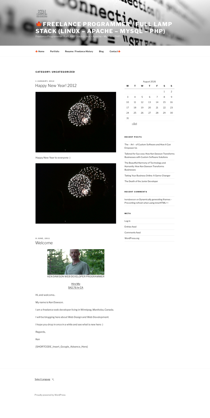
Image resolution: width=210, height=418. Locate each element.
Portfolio (54, 51)
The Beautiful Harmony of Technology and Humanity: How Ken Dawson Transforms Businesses (145, 166)
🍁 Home (39, 51)
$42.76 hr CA (75, 287)
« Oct (134, 123)
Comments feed (133, 232)
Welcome (44, 242)
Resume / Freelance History (79, 51)
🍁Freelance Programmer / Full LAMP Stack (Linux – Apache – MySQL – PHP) (104, 27)
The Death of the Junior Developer (141, 181)
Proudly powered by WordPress (50, 395)
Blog (101, 51)
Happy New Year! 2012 (56, 85)
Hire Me (75, 283)
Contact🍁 (115, 51)
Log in (127, 221)
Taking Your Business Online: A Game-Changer (147, 175)
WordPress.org (132, 238)
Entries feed (130, 226)
